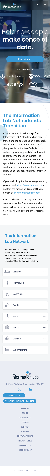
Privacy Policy (25, 441)
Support (25, 432)
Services (25, 408)
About (25, 413)
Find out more (25, 59)
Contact (25, 427)
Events (25, 422)
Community (25, 418)
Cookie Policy (25, 450)
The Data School (25, 436)
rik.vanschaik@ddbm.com (27, 192)
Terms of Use (25, 445)
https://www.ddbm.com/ (29, 185)
